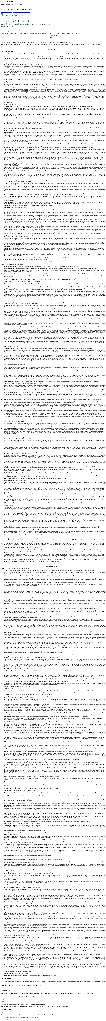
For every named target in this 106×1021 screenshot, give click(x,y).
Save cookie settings (5, 1019)
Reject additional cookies (18, 12)
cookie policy (30, 9)
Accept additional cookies (6, 12)
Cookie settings (27, 12)
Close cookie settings (15, 1019)
